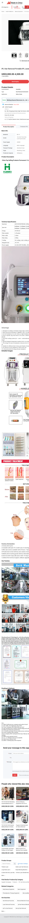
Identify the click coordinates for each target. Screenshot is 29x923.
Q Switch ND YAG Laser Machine (9, 872)
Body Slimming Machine (21, 869)
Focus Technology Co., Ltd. (19, 916)
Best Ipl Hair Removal (21, 908)
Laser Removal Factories (9, 904)
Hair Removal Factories (8, 900)
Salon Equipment (22, 889)
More (3, 911)
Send (15, 775)
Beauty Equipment (19, 11)
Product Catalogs (23, 863)
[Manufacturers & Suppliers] (14, 2)
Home (3, 11)
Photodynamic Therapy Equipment (11, 893)
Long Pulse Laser (6, 869)
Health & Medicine (9, 11)
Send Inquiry (15, 81)
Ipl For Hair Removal (7, 908)
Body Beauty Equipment (8, 889)
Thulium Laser (5, 867)
